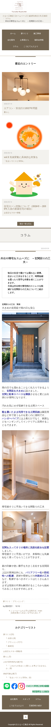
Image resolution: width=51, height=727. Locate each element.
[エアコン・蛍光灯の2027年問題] (25, 86)
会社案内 (11, 40)
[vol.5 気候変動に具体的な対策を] (25, 135)
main (40, 611)
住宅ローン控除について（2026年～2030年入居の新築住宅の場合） (25, 207)
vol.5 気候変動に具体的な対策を (21, 157)
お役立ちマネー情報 (12, 213)
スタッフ (26, 699)
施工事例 (37, 33)
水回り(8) (12, 638)
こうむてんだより (31, 46)
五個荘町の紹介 (35, 706)
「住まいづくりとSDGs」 (14, 161)
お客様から (24, 40)
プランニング (18, 601)
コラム (8, 18)
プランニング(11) (15, 642)
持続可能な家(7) (10, 674)
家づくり (24, 33)
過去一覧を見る (26, 224)
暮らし (6, 112)
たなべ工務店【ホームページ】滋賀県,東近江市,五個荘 (25, 16)
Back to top (25, 717)
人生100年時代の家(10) (13, 662)
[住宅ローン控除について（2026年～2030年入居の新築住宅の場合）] (25, 184)
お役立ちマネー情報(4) (12, 651)
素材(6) (11, 646)
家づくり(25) (8, 634)
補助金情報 (39, 40)
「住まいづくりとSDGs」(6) (19, 678)
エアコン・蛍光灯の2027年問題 (20, 108)
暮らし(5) (7, 657)
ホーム (13, 33)
